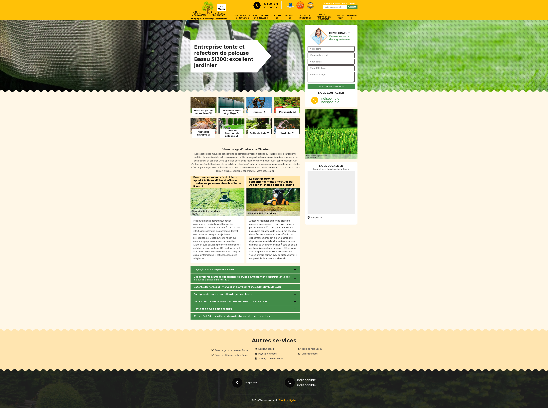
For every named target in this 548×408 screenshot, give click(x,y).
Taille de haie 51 (340, 17)
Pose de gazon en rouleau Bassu (231, 350)
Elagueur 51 (277, 17)
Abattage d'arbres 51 (305, 17)
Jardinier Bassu (310, 353)
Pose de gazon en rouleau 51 (242, 17)
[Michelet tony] (209, 10)
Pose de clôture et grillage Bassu (231, 355)
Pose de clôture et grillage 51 (261, 17)
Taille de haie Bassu (312, 349)
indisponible (270, 3)
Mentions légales (287, 400)
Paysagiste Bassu (267, 353)
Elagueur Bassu (266, 349)
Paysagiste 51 (290, 17)
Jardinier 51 (351, 17)
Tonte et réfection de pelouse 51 (323, 17)
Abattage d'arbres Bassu (270, 358)
